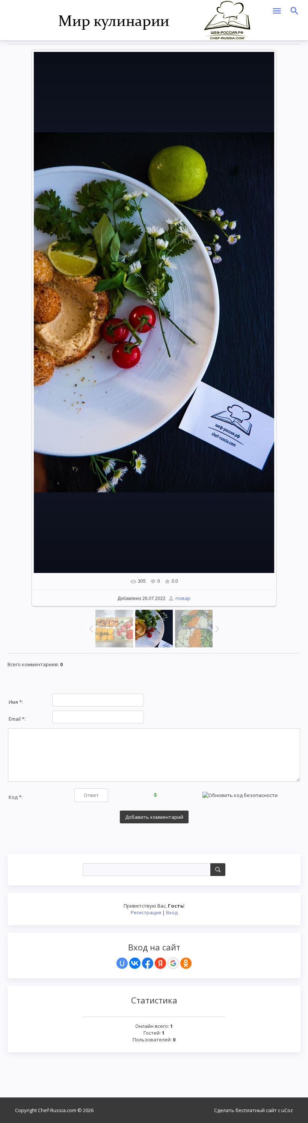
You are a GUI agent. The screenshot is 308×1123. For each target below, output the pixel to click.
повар (182, 598)
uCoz (287, 1110)
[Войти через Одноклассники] (186, 963)
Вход (172, 912)
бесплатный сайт (256, 1110)
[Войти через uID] (122, 963)
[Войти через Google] (173, 963)
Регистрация (146, 912)
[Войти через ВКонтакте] (134, 963)
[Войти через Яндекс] (160, 963)
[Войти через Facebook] (147, 963)
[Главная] (154, 19)
